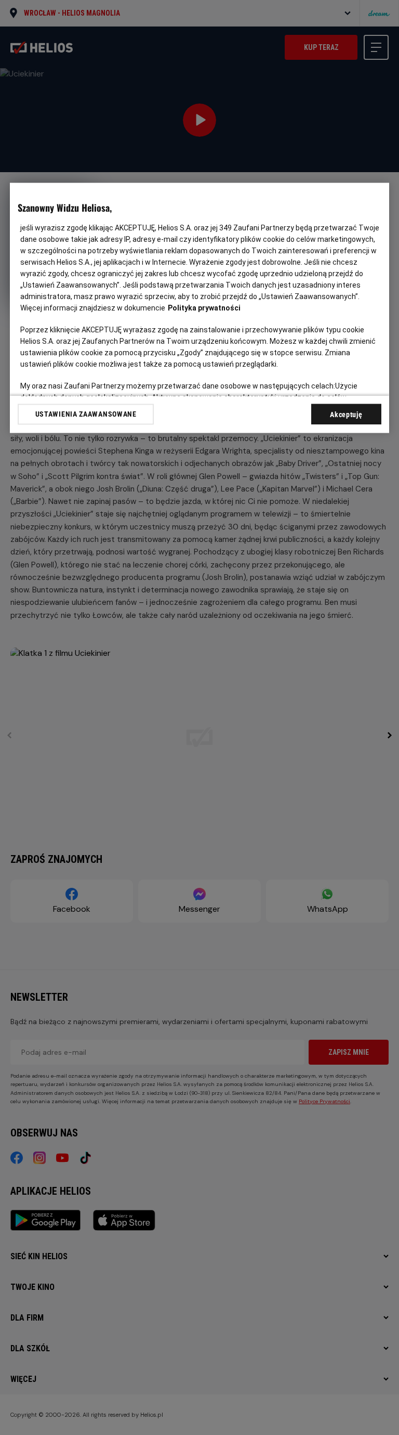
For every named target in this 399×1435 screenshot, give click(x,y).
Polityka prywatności (204, 308)
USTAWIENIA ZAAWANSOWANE (86, 414)
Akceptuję (346, 414)
